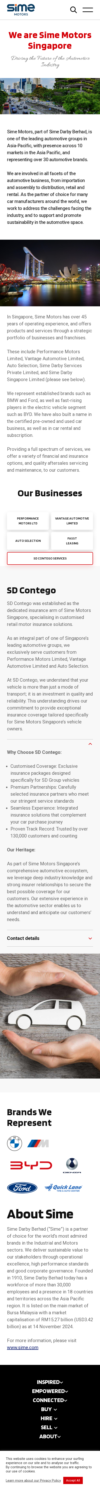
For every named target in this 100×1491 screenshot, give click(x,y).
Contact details (23, 938)
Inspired (48, 1382)
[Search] (73, 10)
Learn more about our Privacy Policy (33, 1480)
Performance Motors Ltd (28, 521)
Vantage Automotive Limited (72, 521)
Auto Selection (28, 541)
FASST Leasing (72, 540)
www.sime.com (22, 1347)
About (48, 1436)
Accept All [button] (73, 1480)
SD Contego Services (50, 558)
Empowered (48, 1391)
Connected (48, 1400)
